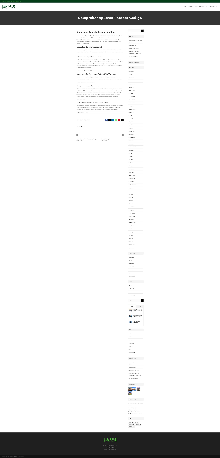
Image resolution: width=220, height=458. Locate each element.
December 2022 (132, 90)
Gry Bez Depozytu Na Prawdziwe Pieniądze (86, 139)
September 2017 (132, 147)
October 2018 (131, 106)
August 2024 (131, 80)
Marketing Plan (131, 426)
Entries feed (131, 288)
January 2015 (131, 247)
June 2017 (131, 156)
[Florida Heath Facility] (130, 389)
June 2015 (131, 232)
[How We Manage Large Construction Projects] (130, 315)
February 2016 (131, 206)
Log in (130, 285)
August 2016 (131, 187)
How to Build (138, 424)
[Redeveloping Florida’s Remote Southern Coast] (130, 309)
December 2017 (132, 137)
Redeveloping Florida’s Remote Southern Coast (137, 310)
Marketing (131, 269)
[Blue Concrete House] (130, 393)
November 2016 (132, 178)
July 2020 (131, 93)
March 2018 (131, 128)
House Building (131, 424)
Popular (132, 306)
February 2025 (131, 77)
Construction (131, 263)
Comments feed (132, 291)
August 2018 (131, 112)
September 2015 (132, 222)
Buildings (130, 260)
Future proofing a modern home (136, 322)
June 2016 (131, 194)
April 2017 (131, 162)
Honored (136, 422)
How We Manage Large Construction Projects (137, 316)
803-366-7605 (111, 447)
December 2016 (132, 175)
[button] (77, 135)
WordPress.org (132, 295)
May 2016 (131, 197)
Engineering (131, 266)
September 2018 (132, 109)
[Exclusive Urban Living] (138, 389)
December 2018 (132, 99)
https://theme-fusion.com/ (135, 413)
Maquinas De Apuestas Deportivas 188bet (84, 70)
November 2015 (132, 216)
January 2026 (131, 71)
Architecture (131, 257)
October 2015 (131, 219)
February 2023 (131, 87)
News (130, 273)
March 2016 (131, 203)
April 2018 (131, 125)
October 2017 (131, 143)
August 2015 (131, 225)
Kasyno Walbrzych (105, 139)
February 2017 (131, 169)
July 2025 (131, 74)
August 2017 (131, 150)
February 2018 (131, 131)
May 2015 (131, 235)
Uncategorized (132, 276)
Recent (139, 306)
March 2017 (131, 165)
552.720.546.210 (134, 409)
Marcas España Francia (80, 99)
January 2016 (131, 210)
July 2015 (130, 228)
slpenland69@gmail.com (17, 1)
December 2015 (132, 213)
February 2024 (131, 84)
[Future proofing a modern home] (130, 322)
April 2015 (131, 238)
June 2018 (131, 118)
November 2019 (132, 96)
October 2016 (131, 181)
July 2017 (130, 153)
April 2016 (131, 200)
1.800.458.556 (133, 407)
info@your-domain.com (135, 411)
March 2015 (131, 241)
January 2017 (131, 172)
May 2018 (131, 121)
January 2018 (131, 134)
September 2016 (132, 184)
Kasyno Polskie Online (133, 56)
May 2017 (131, 159)
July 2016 (131, 191)
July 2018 (131, 115)
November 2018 (132, 102)
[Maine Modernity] (134, 389)
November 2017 (132, 140)
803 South (15, 456)
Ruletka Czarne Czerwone (134, 48)
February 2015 (131, 244)
